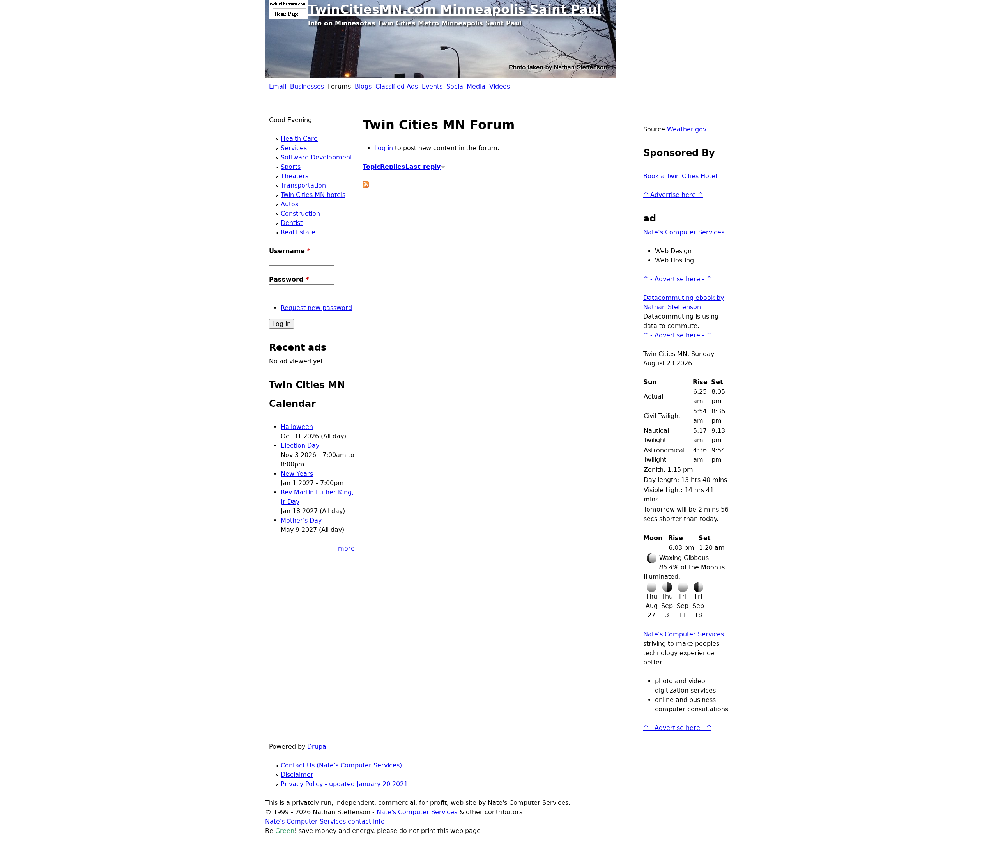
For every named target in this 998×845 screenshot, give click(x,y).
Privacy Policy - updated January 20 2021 (344, 784)
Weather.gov (686, 129)
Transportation (303, 185)
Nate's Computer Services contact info (325, 821)
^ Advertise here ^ (673, 194)
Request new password (316, 308)
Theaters (294, 176)
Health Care (299, 138)
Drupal (317, 746)
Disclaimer (297, 774)
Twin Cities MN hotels (313, 194)
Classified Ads (396, 86)
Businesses (307, 86)
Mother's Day (301, 520)
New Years (297, 473)
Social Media (465, 86)
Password (289, 279)
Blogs (363, 86)
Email (277, 86)
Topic (371, 166)
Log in (383, 148)
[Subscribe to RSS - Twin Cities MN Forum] (366, 185)
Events (432, 86)
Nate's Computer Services (683, 634)
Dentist (292, 223)
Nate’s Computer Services (683, 232)
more (346, 548)
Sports (291, 166)
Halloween (297, 426)
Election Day (300, 445)
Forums (339, 86)
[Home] (288, 9)
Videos (499, 86)
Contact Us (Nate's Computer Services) (341, 765)
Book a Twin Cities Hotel (680, 176)
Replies (392, 166)
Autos (289, 204)
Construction (300, 213)
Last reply (423, 166)
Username (289, 251)
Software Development (316, 157)
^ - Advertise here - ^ (677, 279)
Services (294, 148)
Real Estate (298, 232)
